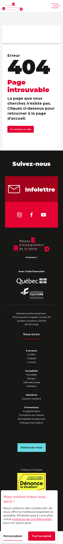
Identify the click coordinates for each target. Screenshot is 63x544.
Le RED (31, 354)
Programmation (31, 411)
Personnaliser (13, 536)
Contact (31, 362)
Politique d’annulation (31, 422)
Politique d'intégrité (31, 469)
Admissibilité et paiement (31, 419)
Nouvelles (31, 374)
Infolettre (40, 189)
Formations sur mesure (31, 415)
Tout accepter (42, 536)
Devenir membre (31, 398)
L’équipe (31, 358)
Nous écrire (31, 334)
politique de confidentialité (32, 519)
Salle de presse (31, 382)
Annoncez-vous (31, 447)
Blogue (32, 378)
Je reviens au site (20, 129)
